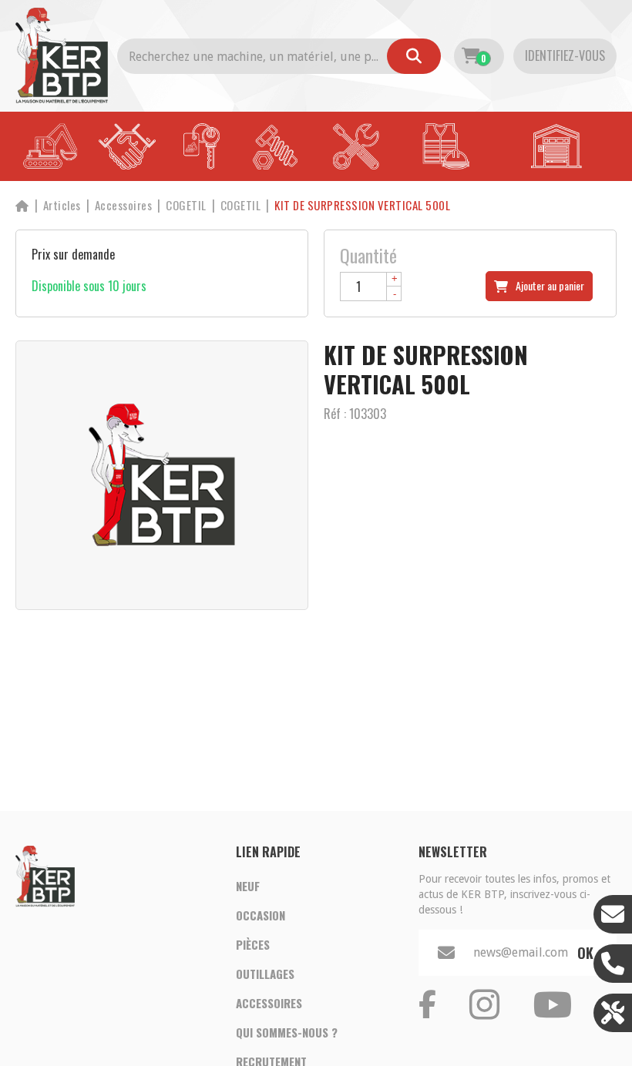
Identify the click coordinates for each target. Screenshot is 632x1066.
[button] (362, 205)
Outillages (265, 973)
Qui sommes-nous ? (287, 1032)
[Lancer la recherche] (414, 56)
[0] (470, 56)
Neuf (248, 885)
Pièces (253, 944)
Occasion (260, 915)
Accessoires (269, 1002)
